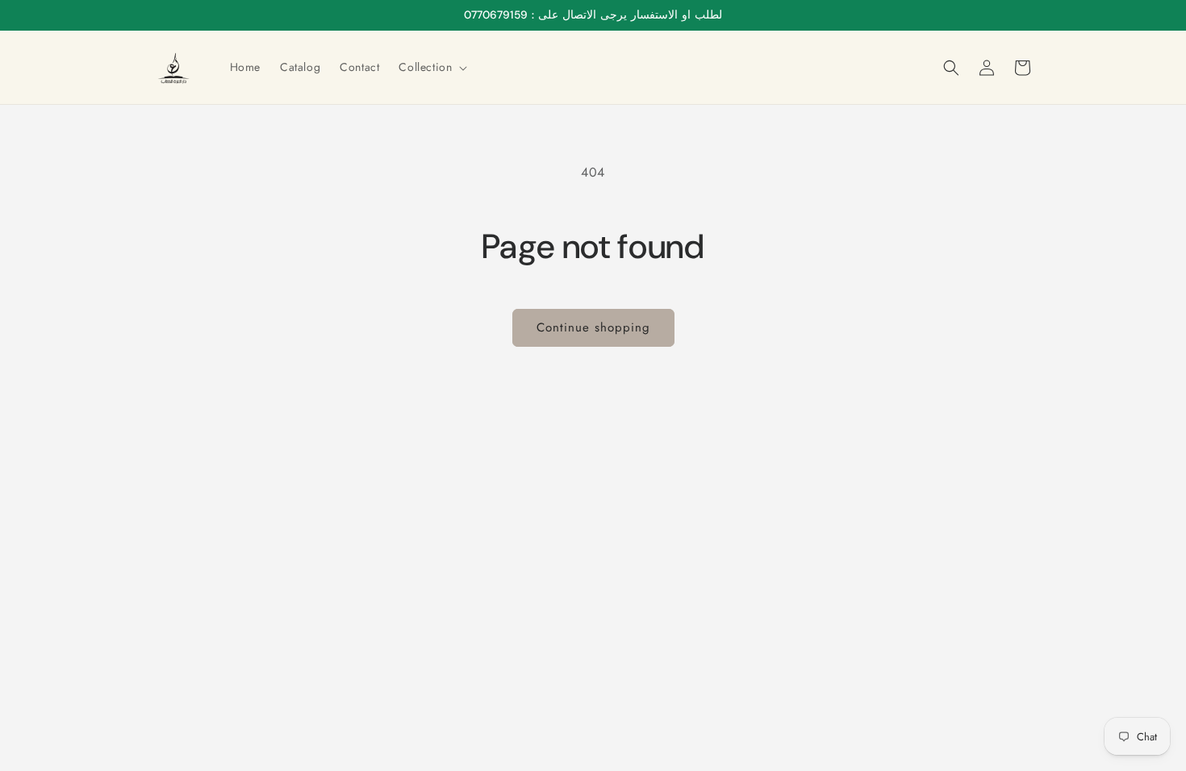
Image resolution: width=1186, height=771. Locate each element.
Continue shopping (593, 327)
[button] (431, 67)
